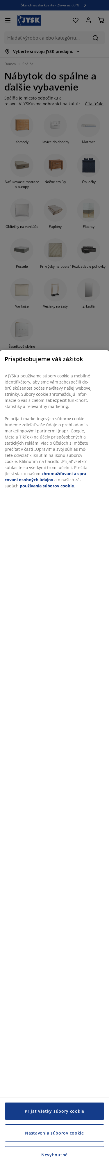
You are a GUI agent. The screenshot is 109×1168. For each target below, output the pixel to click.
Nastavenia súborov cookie (54, 1133)
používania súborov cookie (47, 486)
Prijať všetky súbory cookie (54, 1111)
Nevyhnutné (54, 1155)
